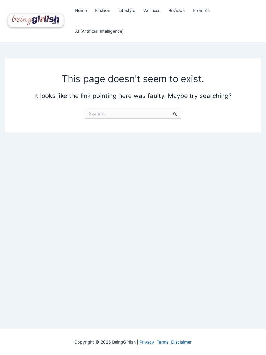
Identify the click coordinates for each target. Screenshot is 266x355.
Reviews (177, 10)
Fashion (102, 10)
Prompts (201, 10)
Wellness (151, 10)
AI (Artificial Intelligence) (99, 31)
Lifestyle (126, 10)
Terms (163, 342)
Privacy (146, 342)
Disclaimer (181, 342)
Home (81, 10)
